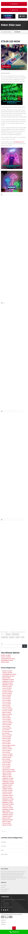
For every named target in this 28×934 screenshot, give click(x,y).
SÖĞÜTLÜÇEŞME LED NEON (8, 771)
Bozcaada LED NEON (7, 731)
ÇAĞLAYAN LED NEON (7, 814)
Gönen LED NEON (6, 702)
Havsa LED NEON (6, 766)
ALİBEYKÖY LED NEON (7, 807)
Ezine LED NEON (6, 726)
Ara (2, 643)
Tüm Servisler (3, 885)
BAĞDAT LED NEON (6, 776)
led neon (18, 637)
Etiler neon (12, 637)
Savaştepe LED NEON (7, 691)
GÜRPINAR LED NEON (7, 683)
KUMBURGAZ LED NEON (8, 681)
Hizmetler (3, 922)
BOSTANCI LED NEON (7, 790)
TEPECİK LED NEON (7, 686)
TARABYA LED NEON (7, 788)
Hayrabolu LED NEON (7, 748)
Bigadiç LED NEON (6, 712)
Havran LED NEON (6, 700)
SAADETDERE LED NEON (8, 783)
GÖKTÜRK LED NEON (7, 792)
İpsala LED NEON (6, 764)
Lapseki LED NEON (6, 721)
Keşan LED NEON (6, 762)
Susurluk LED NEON (6, 688)
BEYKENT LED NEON (6, 655)
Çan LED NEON (5, 729)
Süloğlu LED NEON (6, 757)
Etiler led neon (5, 637)
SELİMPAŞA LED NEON (7, 795)
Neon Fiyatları (4, 891)
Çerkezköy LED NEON (7, 754)
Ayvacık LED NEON (6, 736)
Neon (21, 631)
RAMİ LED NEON (6, 811)
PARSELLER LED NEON (7, 780)
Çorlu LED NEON (6, 752)
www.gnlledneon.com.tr (18, 142)
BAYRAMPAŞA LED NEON (7, 660)
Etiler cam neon (15, 634)
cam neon (8, 634)
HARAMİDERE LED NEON (8, 679)
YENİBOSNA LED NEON (7, 813)
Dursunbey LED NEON (7, 709)
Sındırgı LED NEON (6, 690)
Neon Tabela (4, 854)
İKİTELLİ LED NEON (6, 806)
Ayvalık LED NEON (6, 717)
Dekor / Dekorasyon (5, 889)
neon (23, 637)
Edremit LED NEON (6, 707)
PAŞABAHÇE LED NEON (7, 778)
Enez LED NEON (6, 768)
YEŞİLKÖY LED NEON (6, 657)
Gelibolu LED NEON (6, 724)
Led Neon (18, 631)
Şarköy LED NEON (6, 740)
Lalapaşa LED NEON (7, 761)
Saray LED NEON (6, 742)
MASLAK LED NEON (7, 825)
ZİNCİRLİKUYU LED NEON (8, 769)
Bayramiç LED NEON (7, 735)
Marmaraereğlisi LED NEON (8, 745)
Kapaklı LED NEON (6, 738)
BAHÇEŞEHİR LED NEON (8, 804)
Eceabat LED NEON (6, 728)
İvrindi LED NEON (6, 698)
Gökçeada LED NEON (7, 723)
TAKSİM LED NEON (6, 774)
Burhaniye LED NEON (7, 710)
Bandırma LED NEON (7, 714)
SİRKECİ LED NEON (6, 773)
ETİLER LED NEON (10, 41)
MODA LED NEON (5, 662)
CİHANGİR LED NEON (7, 816)
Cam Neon (13, 631)
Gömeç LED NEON (6, 704)
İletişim (3, 924)
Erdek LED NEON (6, 705)
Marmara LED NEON (7, 693)
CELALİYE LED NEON (7, 797)
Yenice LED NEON (6, 719)
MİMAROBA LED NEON (7, 684)
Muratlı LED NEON (6, 743)
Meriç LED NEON (6, 759)
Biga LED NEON (5, 733)
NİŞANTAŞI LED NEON (7, 819)
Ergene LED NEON (6, 750)
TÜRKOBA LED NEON (7, 785)
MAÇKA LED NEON (6, 787)
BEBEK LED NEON (6, 821)
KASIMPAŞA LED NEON (7, 809)
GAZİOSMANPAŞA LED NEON (8, 658)
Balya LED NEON (6, 716)
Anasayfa (3, 920)
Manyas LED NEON (6, 695)
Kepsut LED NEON (6, 697)
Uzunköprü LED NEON (7, 755)
